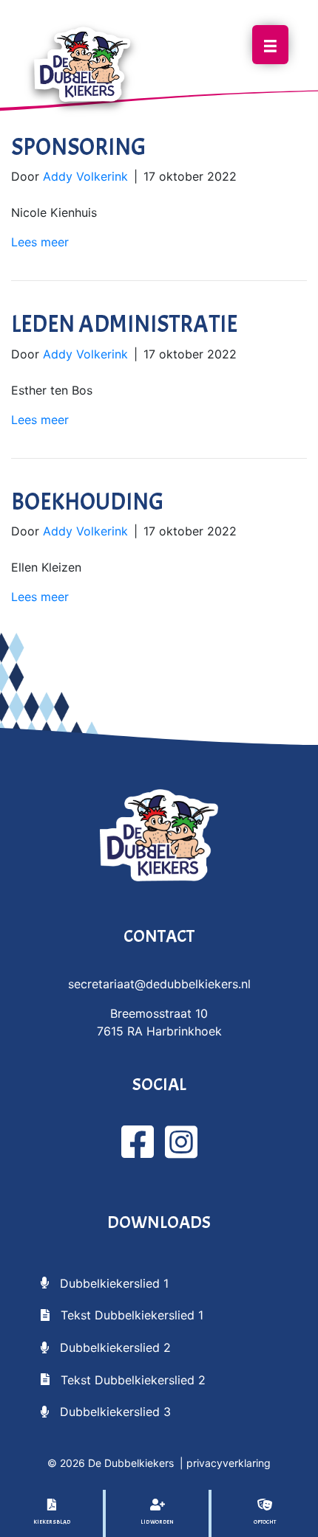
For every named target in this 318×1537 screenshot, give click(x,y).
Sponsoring (78, 147)
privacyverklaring (228, 1463)
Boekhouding (87, 502)
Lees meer (40, 242)
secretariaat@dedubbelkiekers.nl (159, 983)
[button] (104, 1283)
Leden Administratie (124, 324)
